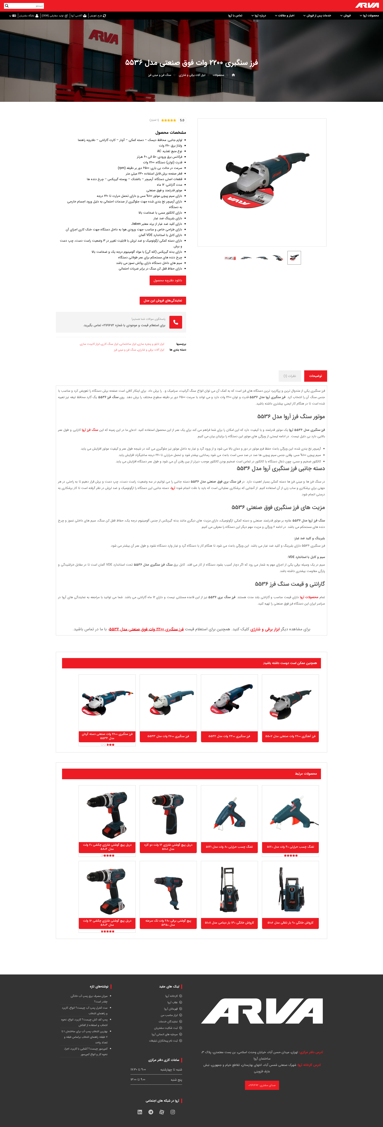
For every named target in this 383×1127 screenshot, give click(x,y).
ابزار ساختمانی (128, 344)
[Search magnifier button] (7, 6)
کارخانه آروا (171, 996)
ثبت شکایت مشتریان (166, 1028)
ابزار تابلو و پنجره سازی (151, 344)
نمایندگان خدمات (168, 1022)
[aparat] (162, 1112)
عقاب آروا (173, 1002)
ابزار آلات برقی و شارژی (151, 350)
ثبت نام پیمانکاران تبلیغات (163, 1041)
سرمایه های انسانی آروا (165, 1034)
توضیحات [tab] (315, 376)
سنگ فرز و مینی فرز (125, 350)
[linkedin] (140, 1112)
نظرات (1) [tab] (290, 376)
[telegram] (151, 1112)
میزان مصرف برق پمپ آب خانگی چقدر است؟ (89, 999)
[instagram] (173, 1112)
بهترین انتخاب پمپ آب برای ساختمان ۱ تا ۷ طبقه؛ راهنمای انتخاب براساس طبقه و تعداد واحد (85, 1037)
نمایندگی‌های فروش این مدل (163, 300)
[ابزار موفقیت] (367, 6)
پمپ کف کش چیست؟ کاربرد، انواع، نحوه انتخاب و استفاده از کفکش (84, 1023)
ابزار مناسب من (169, 1015)
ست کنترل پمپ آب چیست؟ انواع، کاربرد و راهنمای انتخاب (85, 1011)
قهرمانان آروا (171, 1009)
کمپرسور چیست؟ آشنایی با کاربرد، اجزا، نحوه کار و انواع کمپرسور (86, 1052)
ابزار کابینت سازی (90, 344)
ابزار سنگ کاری (109, 344)
